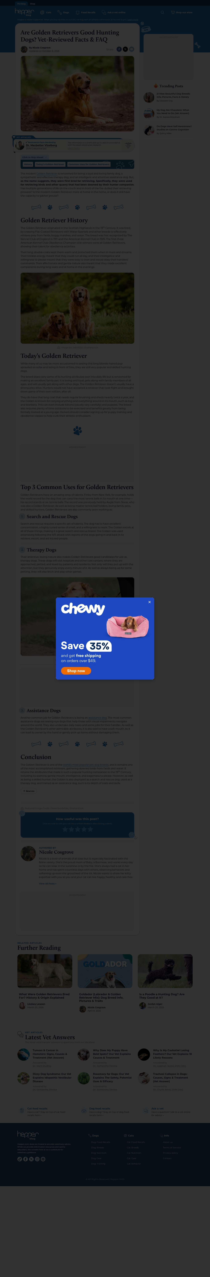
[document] (105, 638)
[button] (149, 602)
